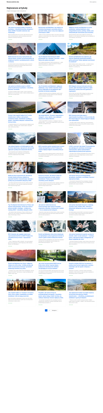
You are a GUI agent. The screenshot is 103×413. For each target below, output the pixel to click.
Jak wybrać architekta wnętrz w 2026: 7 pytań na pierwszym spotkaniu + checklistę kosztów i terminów (20, 87)
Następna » (54, 310)
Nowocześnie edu (13, 2)
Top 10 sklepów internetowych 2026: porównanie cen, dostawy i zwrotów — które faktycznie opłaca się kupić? (51, 58)
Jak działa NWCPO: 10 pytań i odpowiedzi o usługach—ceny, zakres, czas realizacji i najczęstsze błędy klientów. (51, 117)
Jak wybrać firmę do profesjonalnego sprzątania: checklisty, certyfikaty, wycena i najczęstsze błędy (81, 177)
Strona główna (93, 2)
